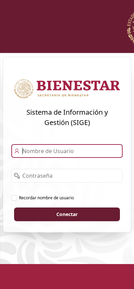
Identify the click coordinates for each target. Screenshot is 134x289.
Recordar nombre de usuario (46, 197)
